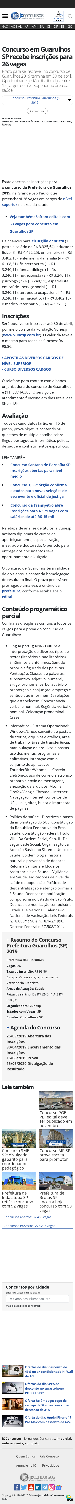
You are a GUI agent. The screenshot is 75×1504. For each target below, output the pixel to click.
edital (7, 596)
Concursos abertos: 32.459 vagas (27, 1217)
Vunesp (35, 1006)
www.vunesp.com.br (21, 334)
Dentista (32, 983)
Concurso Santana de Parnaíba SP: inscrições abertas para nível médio (40, 470)
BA (42, 26)
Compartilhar (37, 110)
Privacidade (50, 1465)
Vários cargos (29, 977)
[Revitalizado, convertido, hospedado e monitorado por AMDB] (69, 1498)
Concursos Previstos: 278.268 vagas (29, 1226)
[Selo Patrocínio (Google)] (58, 16)
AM (34, 26)
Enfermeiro (49, 977)
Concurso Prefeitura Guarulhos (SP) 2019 (34, 100)
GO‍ (70, 26)
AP (27, 26)
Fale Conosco (49, 1456)
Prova (22, 1058)
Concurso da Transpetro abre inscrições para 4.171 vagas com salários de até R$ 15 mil (39, 511)
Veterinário (15, 983)
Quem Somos (26, 1456)
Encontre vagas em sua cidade (23, 1292)
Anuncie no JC (26, 1465)
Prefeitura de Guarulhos (25, 960)
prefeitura (11, 591)
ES (62, 26)
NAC (5, 26)
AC (13, 26)
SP (39, 1011)
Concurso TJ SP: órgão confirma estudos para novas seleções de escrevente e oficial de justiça (38, 490)
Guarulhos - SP (31, 1017)
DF (56, 26)
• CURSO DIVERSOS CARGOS (26, 369)
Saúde (39, 989)
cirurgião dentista (48, 240)
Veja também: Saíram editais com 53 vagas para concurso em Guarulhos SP (40, 224)
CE (49, 26)
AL (20, 26)
